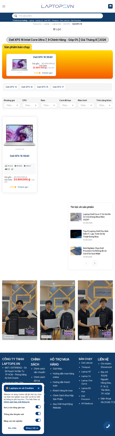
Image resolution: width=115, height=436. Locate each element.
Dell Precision (76, 20)
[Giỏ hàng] (110, 6)
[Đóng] (38, 388)
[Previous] (6, 311)
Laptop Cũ (39, 20)
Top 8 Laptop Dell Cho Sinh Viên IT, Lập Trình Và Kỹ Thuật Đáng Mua (95, 234)
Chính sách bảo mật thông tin (17, 402)
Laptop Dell (56, 24)
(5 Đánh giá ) (47, 73)
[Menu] (3, 6)
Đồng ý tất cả (32, 428)
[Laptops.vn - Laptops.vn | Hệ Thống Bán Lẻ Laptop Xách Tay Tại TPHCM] (57, 6)
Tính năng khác (103, 100)
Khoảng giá (9, 100)
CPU (24, 100)
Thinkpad (55, 20)
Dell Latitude (65, 20)
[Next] (108, 311)
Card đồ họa (65, 100)
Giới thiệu (57, 368)
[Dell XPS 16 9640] (19, 64)
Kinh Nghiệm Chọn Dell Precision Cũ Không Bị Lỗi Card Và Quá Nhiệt (94, 251)
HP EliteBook (87, 403)
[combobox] (12, 105)
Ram (43, 100)
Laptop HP (86, 371)
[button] (94, 263)
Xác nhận (12, 428)
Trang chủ (37, 24)
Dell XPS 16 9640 (43, 57)
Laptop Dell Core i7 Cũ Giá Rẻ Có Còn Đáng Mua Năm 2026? (97, 217)
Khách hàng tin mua (63, 390)
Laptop (31, 20)
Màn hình (82, 100)
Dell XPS (47, 20)
